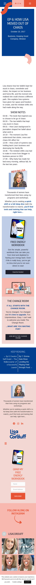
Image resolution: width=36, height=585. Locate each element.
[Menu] (5, 443)
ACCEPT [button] (27, 582)
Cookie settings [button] (17, 582)
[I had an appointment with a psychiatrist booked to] (26, 546)
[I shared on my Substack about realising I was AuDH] (26, 563)
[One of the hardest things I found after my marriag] (10, 546)
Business (11, 36)
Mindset (22, 39)
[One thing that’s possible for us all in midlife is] (10, 563)
